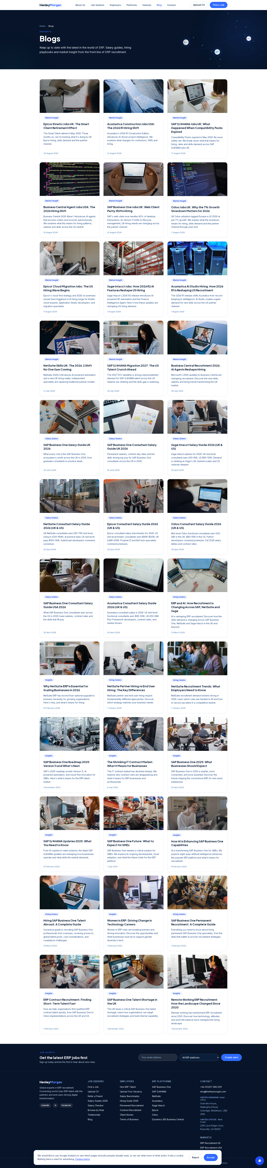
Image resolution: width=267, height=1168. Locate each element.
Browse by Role (96, 1110)
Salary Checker (96, 1105)
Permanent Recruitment (132, 1105)
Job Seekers (97, 5)
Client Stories (126, 1114)
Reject (195, 1157)
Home (42, 26)
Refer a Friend (95, 1096)
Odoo (155, 1114)
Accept (211, 1157)
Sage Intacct (158, 1105)
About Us (80, 5)
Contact (171, 5)
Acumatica (157, 1101)
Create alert (231, 1057)
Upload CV (199, 5)
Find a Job (218, 5)
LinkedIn (45, 1105)
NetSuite (156, 1096)
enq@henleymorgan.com (213, 1091)
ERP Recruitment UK (210, 1143)
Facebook (66, 1105)
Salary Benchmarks (129, 1096)
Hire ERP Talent (128, 1087)
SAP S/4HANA (159, 1091)
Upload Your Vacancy (131, 1091)
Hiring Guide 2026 (129, 1101)
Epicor (155, 1110)
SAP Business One (161, 1087)
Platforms (132, 5)
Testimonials (94, 1114)
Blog (159, 5)
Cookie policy (82, 1159)
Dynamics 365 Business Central (168, 1119)
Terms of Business (129, 1119)
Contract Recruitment (130, 1110)
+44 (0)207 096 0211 (211, 1087)
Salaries (146, 5)
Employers (115, 5)
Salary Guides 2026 (98, 1101)
